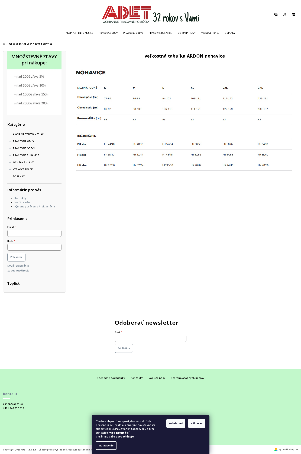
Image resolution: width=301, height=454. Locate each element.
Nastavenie (106, 446)
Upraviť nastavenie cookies (84, 450)
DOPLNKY (19, 176)
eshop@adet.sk (13, 404)
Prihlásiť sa (16, 257)
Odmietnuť (176, 423)
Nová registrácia (18, 266)
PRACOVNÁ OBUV (23, 141)
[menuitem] (79, 33)
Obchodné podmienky (111, 378)
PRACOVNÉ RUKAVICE (26, 155)
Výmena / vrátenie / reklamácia (34, 206)
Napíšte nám (22, 202)
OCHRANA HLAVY (23, 162)
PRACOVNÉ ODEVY (24, 148)
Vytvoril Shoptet (288, 449)
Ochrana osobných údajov (187, 378)
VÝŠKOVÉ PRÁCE (23, 169)
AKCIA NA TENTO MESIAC (28, 134)
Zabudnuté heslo (18, 271)
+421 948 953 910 (13, 408)
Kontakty (20, 198)
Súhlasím (197, 423)
